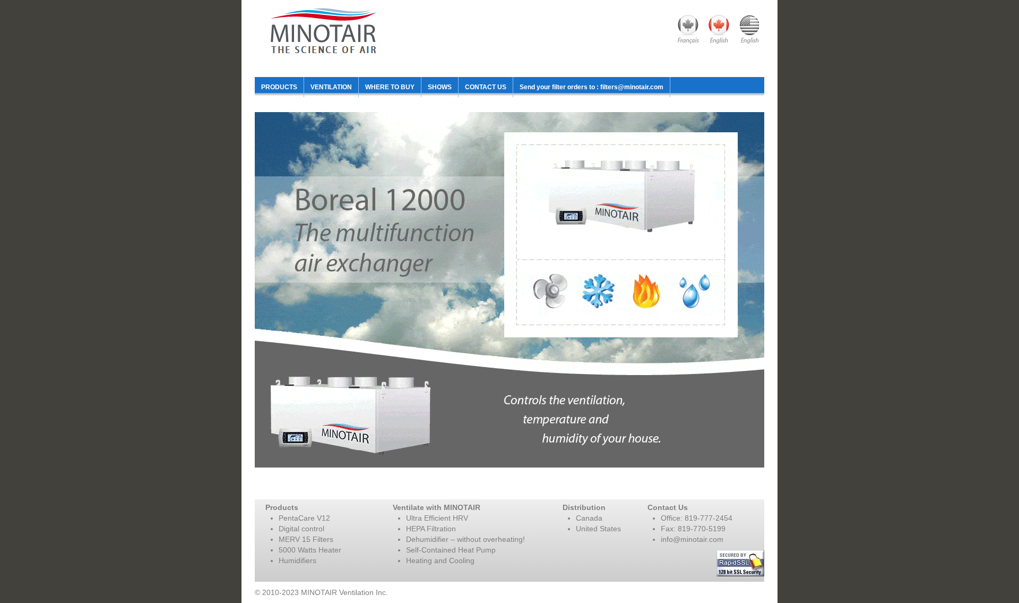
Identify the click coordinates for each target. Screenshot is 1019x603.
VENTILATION (331, 87)
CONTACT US (485, 87)
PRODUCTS (279, 87)
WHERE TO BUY (389, 87)
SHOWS (440, 87)
